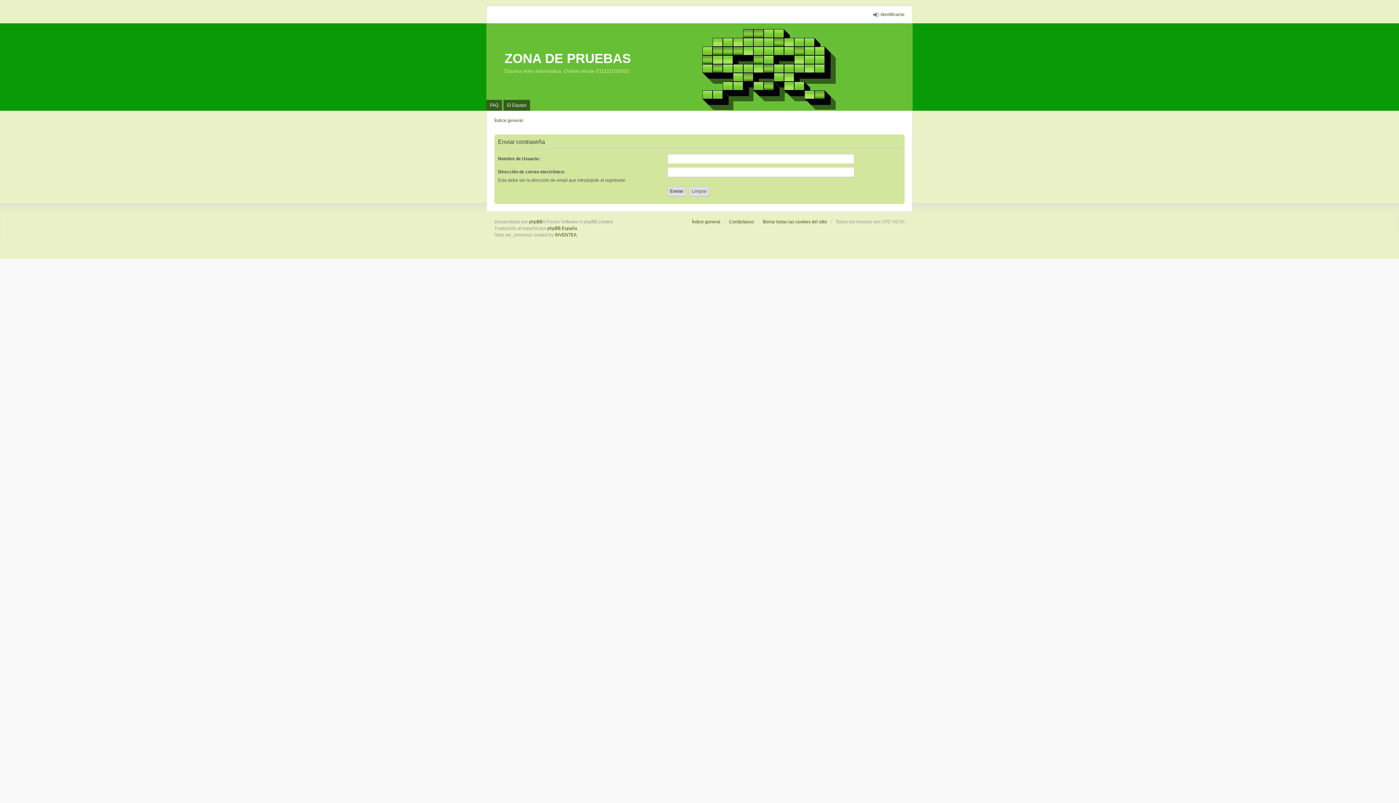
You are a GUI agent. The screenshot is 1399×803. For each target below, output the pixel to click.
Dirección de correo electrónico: (531, 172)
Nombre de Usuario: (519, 158)
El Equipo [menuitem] (516, 105)
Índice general (706, 221)
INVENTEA (566, 235)
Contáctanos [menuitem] (741, 221)
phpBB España (562, 228)
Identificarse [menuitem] (893, 14)
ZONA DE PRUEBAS (568, 58)
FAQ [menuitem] (494, 105)
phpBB (535, 221)
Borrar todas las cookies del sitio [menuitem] (795, 221)
